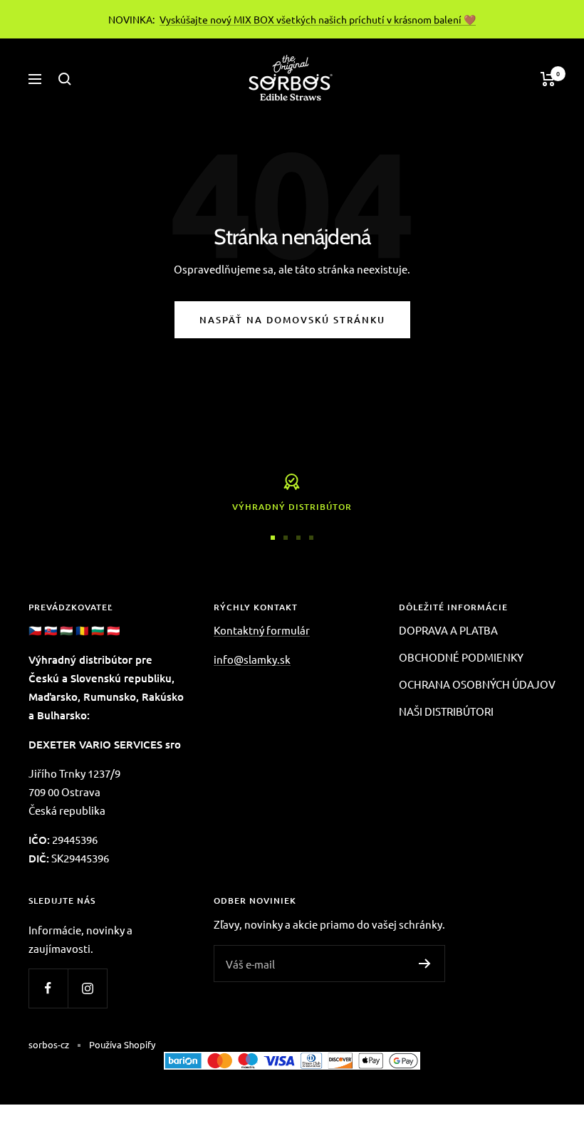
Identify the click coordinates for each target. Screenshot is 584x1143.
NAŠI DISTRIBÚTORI (446, 711)
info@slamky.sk (252, 659)
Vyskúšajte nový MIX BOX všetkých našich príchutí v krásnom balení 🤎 (318, 19)
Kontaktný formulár (262, 630)
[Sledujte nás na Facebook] (48, 988)
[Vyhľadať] (64, 79)
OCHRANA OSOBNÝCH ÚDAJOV (477, 684)
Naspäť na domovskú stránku (292, 319)
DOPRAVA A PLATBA (448, 630)
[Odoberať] (425, 964)
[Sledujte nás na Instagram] (87, 988)
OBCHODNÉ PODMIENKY (461, 657)
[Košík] (548, 79)
